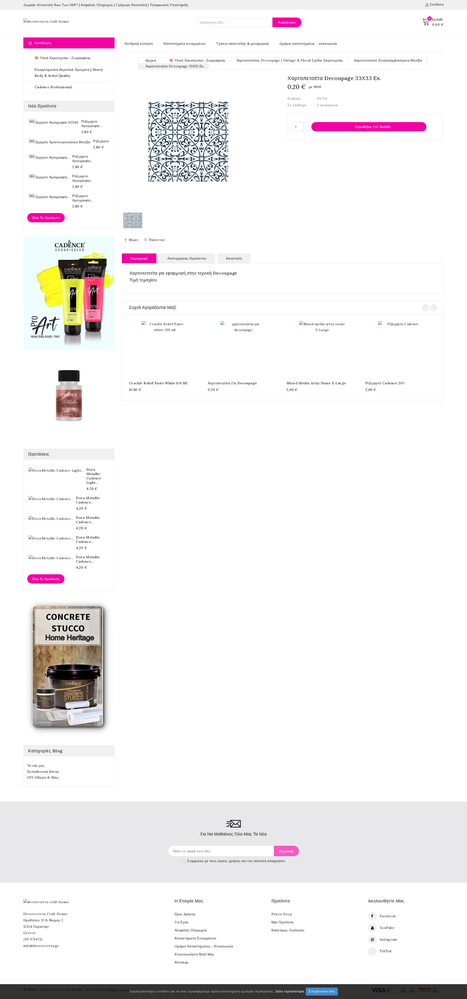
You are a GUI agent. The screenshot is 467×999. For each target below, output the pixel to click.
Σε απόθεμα (296, 105)
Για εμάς (182, 922)
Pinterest (157, 240)
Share (134, 240)
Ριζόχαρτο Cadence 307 (385, 383)
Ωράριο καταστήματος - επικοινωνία (308, 43)
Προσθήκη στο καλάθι (369, 127)
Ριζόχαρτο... (102, 141)
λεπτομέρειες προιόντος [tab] (187, 258)
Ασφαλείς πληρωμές (191, 930)
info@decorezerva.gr (41, 946)
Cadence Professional (72, 87)
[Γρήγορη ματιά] (169, 348)
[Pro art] (69, 293)
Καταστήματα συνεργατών (185, 43)
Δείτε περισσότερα (289, 991)
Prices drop (281, 914)
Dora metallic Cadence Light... (93, 476)
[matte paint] (69, 395)
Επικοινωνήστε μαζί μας (194, 954)
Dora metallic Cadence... (88, 500)
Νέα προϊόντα (282, 922)
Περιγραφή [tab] (139, 258)
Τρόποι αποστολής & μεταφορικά (242, 43)
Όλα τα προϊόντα (46, 218)
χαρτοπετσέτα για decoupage (232, 383)
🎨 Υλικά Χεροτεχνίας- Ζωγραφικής (72, 58)
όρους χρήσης (229, 861)
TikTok (386, 951)
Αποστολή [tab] (234, 258)
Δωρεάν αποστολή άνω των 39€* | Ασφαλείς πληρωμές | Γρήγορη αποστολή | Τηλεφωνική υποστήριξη (105, 5)
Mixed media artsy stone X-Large (316, 383)
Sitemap (181, 962)
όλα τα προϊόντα (46, 579)
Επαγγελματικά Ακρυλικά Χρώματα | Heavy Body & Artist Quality (72, 72)
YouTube (387, 928)
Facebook (388, 916)
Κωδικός (294, 98)
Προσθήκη (160, 348)
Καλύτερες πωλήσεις (288, 930)
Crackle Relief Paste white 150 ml (158, 383)
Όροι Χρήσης (185, 914)
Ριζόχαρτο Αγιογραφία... (91, 123)
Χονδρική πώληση (138, 43)
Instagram (388, 939)
